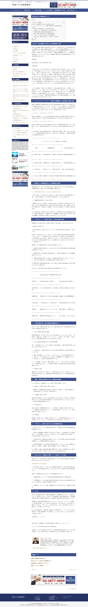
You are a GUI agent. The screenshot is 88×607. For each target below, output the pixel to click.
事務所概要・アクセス (59, 10)
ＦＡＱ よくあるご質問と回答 (19, 53)
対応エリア (15, 57)
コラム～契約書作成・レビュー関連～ (21, 130)
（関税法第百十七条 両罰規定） (39, 463)
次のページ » (73, 569)
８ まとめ (34, 38)
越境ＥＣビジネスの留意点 (37, 565)
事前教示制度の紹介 (17, 108)
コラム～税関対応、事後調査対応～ (20, 132)
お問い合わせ (16, 59)
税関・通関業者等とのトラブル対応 (20, 106)
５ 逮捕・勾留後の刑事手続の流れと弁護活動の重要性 (43, 33)
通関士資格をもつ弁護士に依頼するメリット (21, 86)
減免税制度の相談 (16, 114)
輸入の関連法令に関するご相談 (19, 73)
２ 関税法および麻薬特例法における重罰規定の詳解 (42, 28)
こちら (40, 516)
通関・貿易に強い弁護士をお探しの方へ (21, 82)
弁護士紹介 (26, 10)
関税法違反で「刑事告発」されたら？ (40, 563)
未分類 (14, 136)
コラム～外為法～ (16, 128)
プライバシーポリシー (68, 596)
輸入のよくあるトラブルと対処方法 (20, 89)
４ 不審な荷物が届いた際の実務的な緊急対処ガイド (42, 31)
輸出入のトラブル (16, 67)
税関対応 (15, 69)
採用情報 (15, 61)
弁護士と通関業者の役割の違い (38, 558)
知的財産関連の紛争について (19, 120)
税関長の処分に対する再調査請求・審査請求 (21, 111)
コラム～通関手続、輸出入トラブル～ (21, 134)
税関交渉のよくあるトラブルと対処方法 (21, 92)
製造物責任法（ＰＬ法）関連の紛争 (20, 118)
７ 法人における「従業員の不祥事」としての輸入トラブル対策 (45, 36)
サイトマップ (66, 597)
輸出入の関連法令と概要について (20, 100)
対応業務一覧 (16, 46)
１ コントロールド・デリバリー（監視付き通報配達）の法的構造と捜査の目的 (47, 26)
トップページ (16, 10)
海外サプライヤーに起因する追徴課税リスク (41, 561)
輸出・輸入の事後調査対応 (18, 71)
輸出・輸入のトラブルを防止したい (20, 122)
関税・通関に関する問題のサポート (20, 116)
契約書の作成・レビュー (18, 75)
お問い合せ (70, 10)
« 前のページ (34, 569)
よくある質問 (48, 10)
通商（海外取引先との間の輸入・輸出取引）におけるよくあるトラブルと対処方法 (21, 96)
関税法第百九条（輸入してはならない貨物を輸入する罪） (48, 192)
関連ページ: (34, 39)
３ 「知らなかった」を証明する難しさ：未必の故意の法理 (44, 30)
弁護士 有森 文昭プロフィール (40, 548)
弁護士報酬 (37, 10)
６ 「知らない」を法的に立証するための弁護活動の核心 (43, 35)
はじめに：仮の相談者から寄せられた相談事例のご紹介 (43, 24)
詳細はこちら (14, 150)
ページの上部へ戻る (71, 588)
